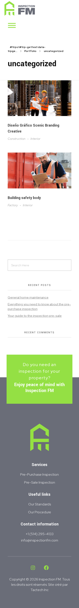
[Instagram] (33, 567)
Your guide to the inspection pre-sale (35, 316)
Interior (35, 139)
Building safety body (24, 197)
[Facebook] (46, 567)
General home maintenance (28, 297)
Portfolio (30, 51)
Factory (13, 205)
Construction (16, 139)
